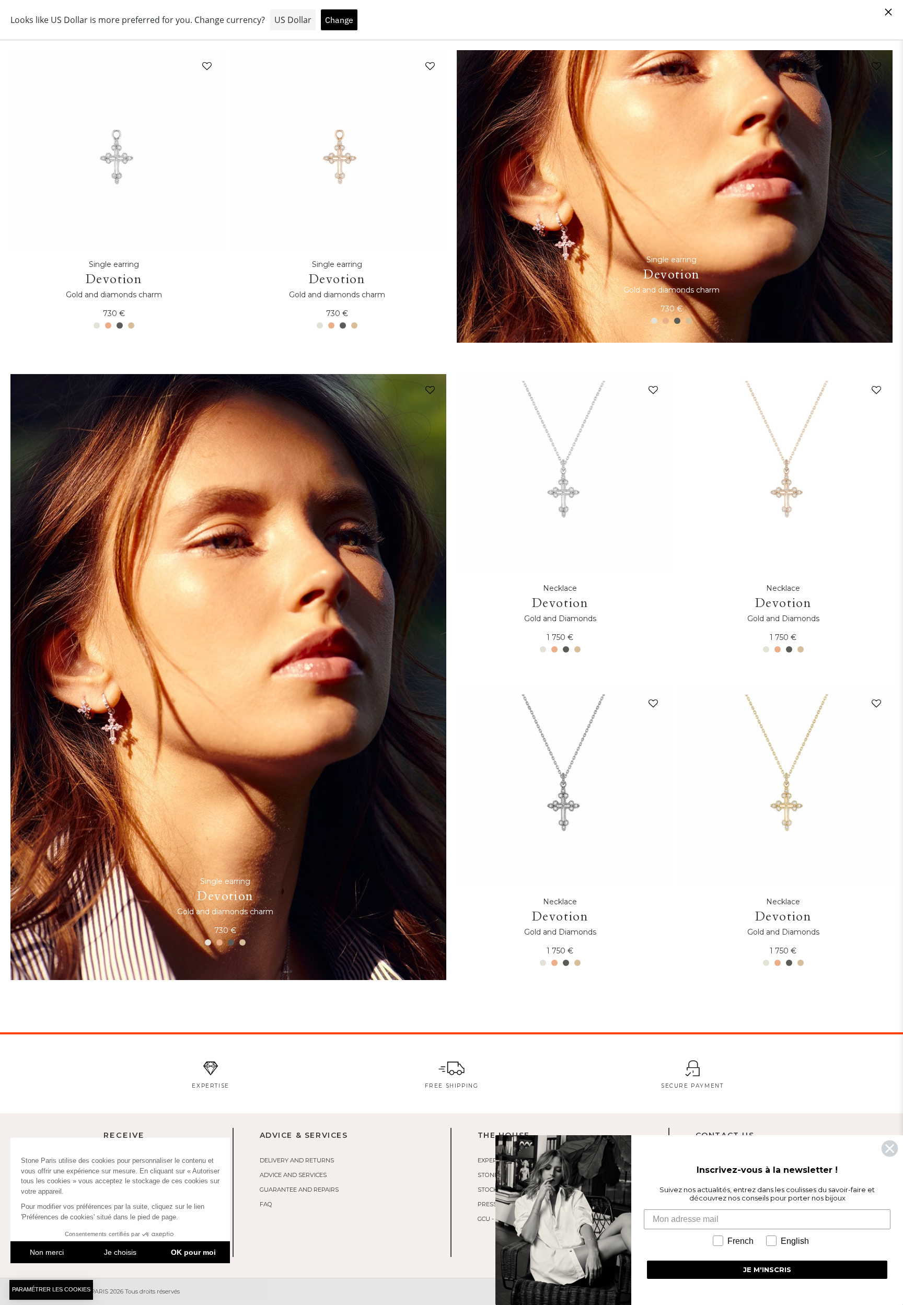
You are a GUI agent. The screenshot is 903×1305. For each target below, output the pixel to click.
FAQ (266, 1204)
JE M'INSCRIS (767, 1269)
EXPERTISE (494, 1160)
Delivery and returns (297, 1160)
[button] (205, 68)
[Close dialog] (890, 1148)
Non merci (47, 1252)
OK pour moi (193, 1252)
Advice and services (293, 1175)
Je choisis (120, 1252)
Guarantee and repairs (299, 1189)
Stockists (494, 1189)
